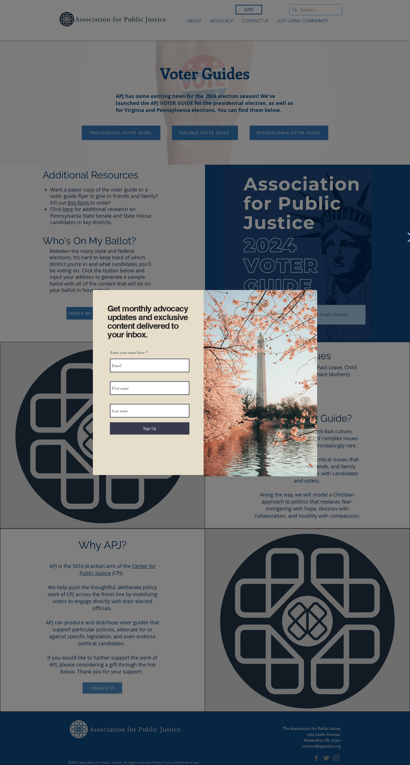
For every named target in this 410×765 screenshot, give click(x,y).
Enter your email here (127, 352)
